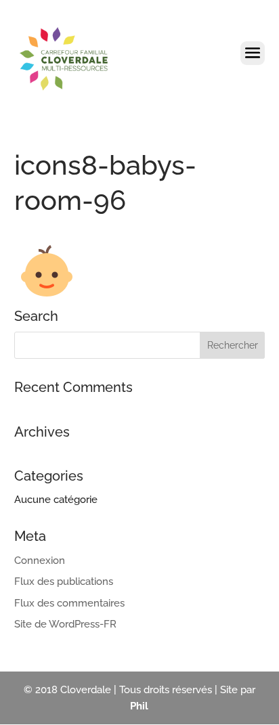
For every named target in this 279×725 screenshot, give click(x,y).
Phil (139, 706)
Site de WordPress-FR (65, 624)
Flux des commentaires (69, 603)
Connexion (39, 560)
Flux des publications (63, 581)
